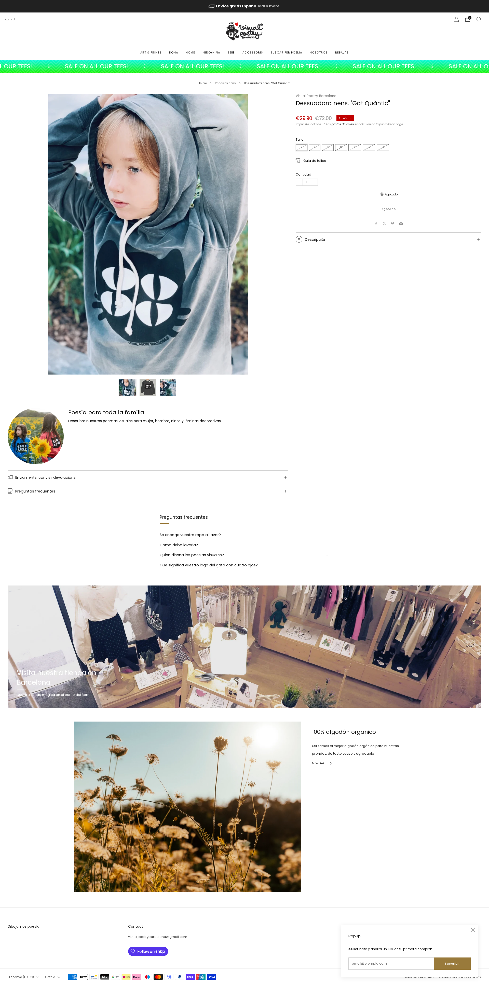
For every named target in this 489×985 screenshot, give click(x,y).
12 (369, 147)
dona (173, 52)
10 (354, 147)
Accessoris (252, 52)
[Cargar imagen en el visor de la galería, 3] (168, 387)
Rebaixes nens (225, 83)
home (190, 52)
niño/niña (211, 52)
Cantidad (303, 174)
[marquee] (244, 66)
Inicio (203, 83)
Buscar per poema (286, 52)
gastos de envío (343, 124)
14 (383, 147)
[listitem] (244, 6)
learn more (269, 6)
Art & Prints (150, 52)
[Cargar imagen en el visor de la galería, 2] (147, 387)
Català (10, 19)
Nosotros (319, 52)
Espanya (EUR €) (21, 977)
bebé (231, 52)
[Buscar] (478, 19)
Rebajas (342, 52)
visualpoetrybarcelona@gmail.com (157, 936)
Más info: (319, 763)
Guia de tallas (314, 160)
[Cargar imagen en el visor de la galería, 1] (127, 387)
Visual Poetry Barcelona (316, 96)
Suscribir (452, 964)
